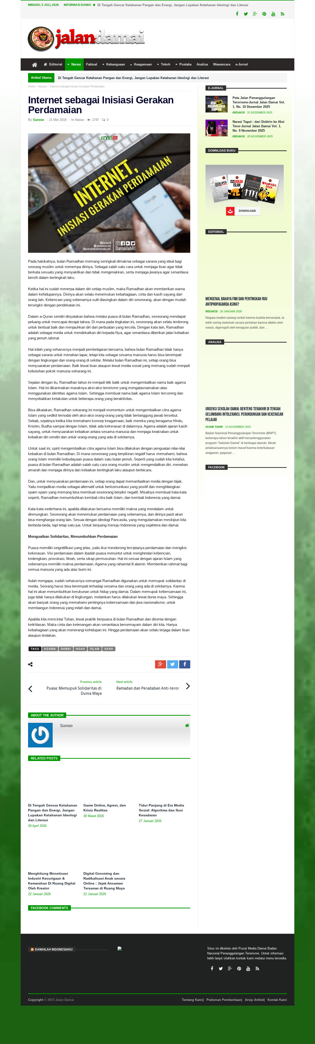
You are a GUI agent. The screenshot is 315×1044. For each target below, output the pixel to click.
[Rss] (282, 5)
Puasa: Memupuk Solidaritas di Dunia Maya (74, 679)
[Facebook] (236, 5)
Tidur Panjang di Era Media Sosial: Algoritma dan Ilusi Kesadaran (161, 801)
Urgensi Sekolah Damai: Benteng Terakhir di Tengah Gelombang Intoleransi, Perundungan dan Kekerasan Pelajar (244, 405)
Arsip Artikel (254, 991)
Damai (66, 639)
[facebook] (184, 655)
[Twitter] (246, 5)
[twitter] (172, 655)
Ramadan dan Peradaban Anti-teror (147, 676)
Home (31, 77)
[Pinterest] (264, 5)
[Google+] (255, 5)
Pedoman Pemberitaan (223, 991)
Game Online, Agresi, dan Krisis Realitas (128, 5)
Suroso (38, 110)
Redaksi (239, 103)
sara (108, 639)
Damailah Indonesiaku (54, 940)
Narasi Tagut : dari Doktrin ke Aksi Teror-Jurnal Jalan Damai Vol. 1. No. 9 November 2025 (258, 117)
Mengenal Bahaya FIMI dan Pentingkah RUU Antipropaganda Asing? (236, 292)
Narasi (42, 77)
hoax (80, 639)
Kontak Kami (277, 991)
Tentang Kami (192, 991)
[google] (160, 655)
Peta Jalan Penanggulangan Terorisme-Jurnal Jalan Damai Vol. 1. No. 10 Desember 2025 (259, 93)
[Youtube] (273, 5)
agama (50, 639)
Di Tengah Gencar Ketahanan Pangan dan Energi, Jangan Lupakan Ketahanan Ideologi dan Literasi (133, 69)
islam (95, 639)
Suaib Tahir (214, 417)
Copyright (35, 991)
